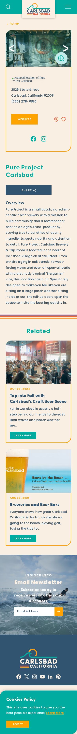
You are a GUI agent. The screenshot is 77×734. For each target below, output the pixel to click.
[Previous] (11, 48)
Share (27, 190)
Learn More (55, 713)
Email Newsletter (38, 582)
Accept (18, 724)
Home (14, 23)
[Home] (38, 9)
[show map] (56, 119)
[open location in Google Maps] (30, 79)
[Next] (65, 48)
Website (24, 119)
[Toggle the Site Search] (8, 7)
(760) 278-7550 (23, 101)
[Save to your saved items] (63, 119)
